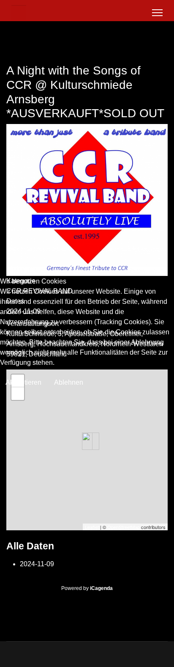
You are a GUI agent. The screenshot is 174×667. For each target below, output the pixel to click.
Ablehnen (68, 382)
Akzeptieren (23, 382)
